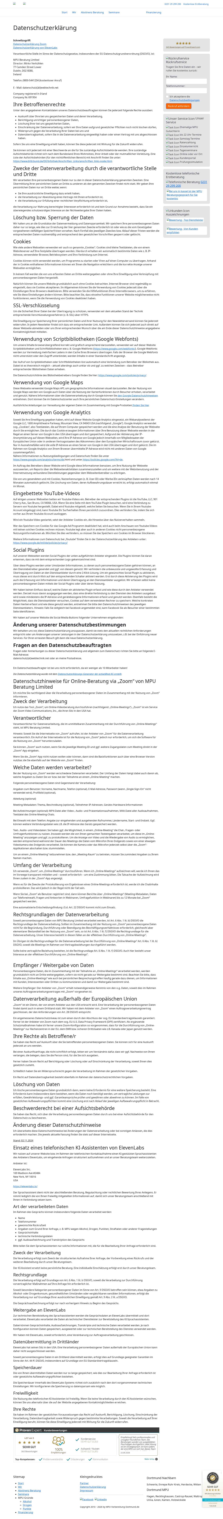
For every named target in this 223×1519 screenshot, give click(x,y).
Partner (84, 1483)
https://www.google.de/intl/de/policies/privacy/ (40, 542)
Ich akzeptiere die (185, 98)
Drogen (27, 1505)
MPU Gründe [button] (131, 12)
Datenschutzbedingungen (185, 100)
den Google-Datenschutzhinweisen (138, 395)
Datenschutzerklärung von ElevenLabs (35, 47)
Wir (74, 12)
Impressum (86, 1490)
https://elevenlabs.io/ (25, 1186)
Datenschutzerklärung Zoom (29, 44)
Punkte (27, 1508)
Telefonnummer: (175, 86)
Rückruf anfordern (178, 106)
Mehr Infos (149, 1459)
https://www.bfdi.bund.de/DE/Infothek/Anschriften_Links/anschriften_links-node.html (62, 161)
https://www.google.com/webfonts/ (114, 348)
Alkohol (27, 1501)
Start (64, 12)
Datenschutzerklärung (93, 1487)
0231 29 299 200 (173, 4)
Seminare (114, 12)
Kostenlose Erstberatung (196, 4)
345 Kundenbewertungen (212, 1500)
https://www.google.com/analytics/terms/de (38, 459)
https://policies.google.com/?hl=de (102, 459)
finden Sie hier (140, 405)
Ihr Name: (171, 76)
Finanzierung (153, 12)
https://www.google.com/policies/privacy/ (122, 375)
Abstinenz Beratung (92, 12)
